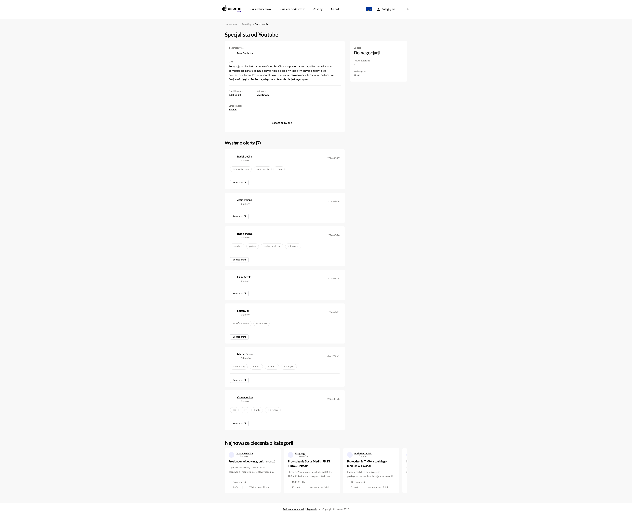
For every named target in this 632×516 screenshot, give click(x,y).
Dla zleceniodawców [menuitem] (292, 9)
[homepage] (231, 8)
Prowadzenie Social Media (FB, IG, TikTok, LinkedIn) (309, 464)
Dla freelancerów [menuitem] (260, 9)
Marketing (246, 24)
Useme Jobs (231, 24)
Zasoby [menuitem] (318, 9)
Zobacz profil (239, 183)
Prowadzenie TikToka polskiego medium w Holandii (367, 464)
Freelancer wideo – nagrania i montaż (252, 461)
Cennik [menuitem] (335, 9)
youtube (233, 110)
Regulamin (312, 509)
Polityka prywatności (293, 509)
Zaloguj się (388, 9)
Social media (261, 24)
